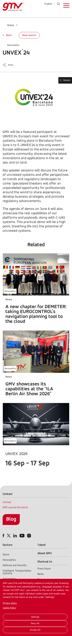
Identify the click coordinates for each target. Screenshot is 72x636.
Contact (7, 502)
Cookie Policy (9, 608)
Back (9, 35)
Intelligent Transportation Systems (17, 572)
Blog (11, 519)
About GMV (44, 553)
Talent (41, 544)
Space (6, 554)
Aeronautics (13, 45)
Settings (35, 617)
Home (10, 25)
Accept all (35, 630)
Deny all (35, 623)
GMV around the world (15, 507)
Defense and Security (15, 565)
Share (10, 65)
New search (29, 35)
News (40, 574)
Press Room (44, 568)
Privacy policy (10, 603)
